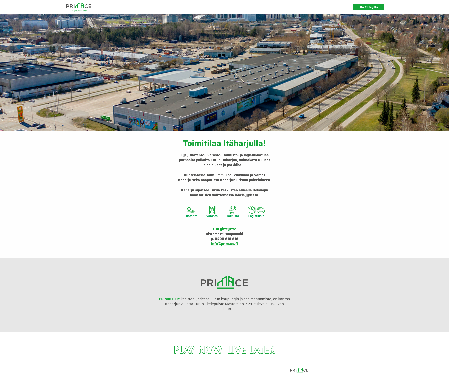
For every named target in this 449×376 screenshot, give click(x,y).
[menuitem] (368, 7)
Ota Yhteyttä (368, 7)
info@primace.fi (224, 243)
